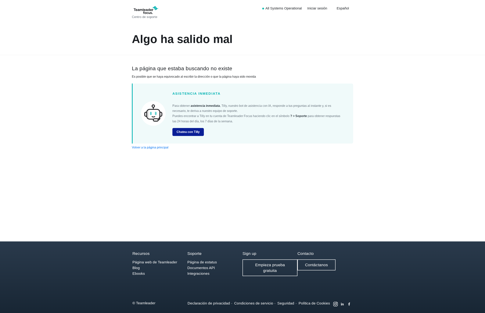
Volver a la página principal (150, 147)
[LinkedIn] (342, 304)
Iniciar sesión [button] (317, 8)
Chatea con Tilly (188, 131)
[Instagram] (335, 304)
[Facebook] (349, 304)
